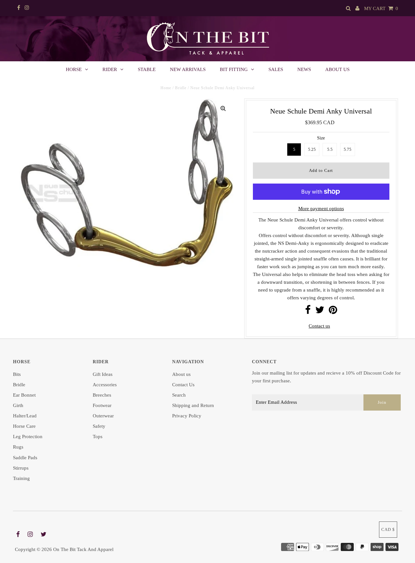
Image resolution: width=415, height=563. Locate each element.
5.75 (347, 149)
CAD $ (388, 529)
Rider (109, 69)
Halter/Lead (25, 415)
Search (179, 395)
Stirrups (21, 468)
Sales (275, 69)
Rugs (18, 446)
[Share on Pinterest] (333, 311)
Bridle (180, 88)
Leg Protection (27, 436)
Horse (74, 69)
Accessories (105, 384)
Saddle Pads (25, 457)
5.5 (330, 149)
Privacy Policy (186, 415)
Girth (18, 405)
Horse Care (24, 426)
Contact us (319, 326)
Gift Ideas (103, 374)
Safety (99, 426)
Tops (97, 436)
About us (337, 69)
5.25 (312, 149)
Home (165, 88)
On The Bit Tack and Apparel (83, 549)
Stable (147, 69)
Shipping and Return (193, 405)
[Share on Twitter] (319, 311)
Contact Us (183, 384)
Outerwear (103, 415)
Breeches (102, 395)
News (304, 69)
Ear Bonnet (24, 395)
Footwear (102, 405)
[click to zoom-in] (223, 109)
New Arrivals (188, 69)
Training (21, 478)
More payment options (321, 208)
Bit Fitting (234, 69)
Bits (17, 374)
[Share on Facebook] (308, 311)
